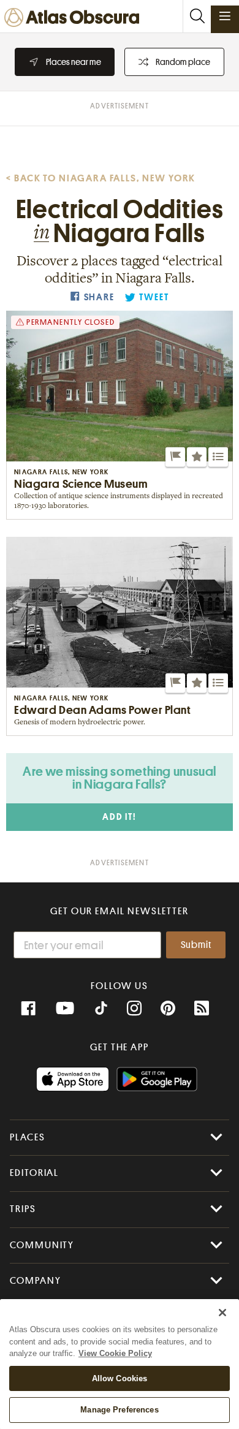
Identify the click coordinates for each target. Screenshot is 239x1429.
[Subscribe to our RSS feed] (201, 1008)
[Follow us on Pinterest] (168, 1008)
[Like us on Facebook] (28, 1008)
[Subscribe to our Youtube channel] (65, 1008)
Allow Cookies (120, 1378)
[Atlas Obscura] (74, 18)
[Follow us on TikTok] (101, 1009)
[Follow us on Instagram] (134, 1008)
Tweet (154, 297)
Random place (183, 62)
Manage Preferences (119, 1409)
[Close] (222, 1312)
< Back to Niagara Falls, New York (100, 178)
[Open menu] (224, 16)
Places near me (73, 62)
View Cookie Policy (115, 1353)
